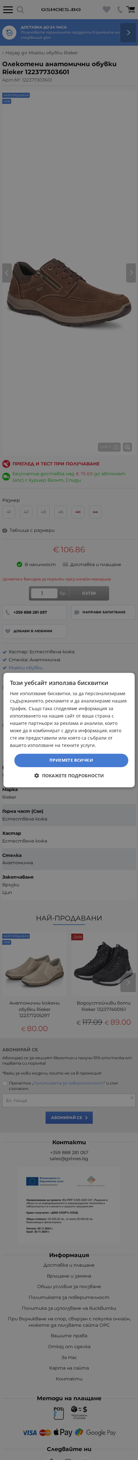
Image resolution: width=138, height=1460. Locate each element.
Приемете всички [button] (71, 760)
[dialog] (69, 730)
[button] (69, 775)
